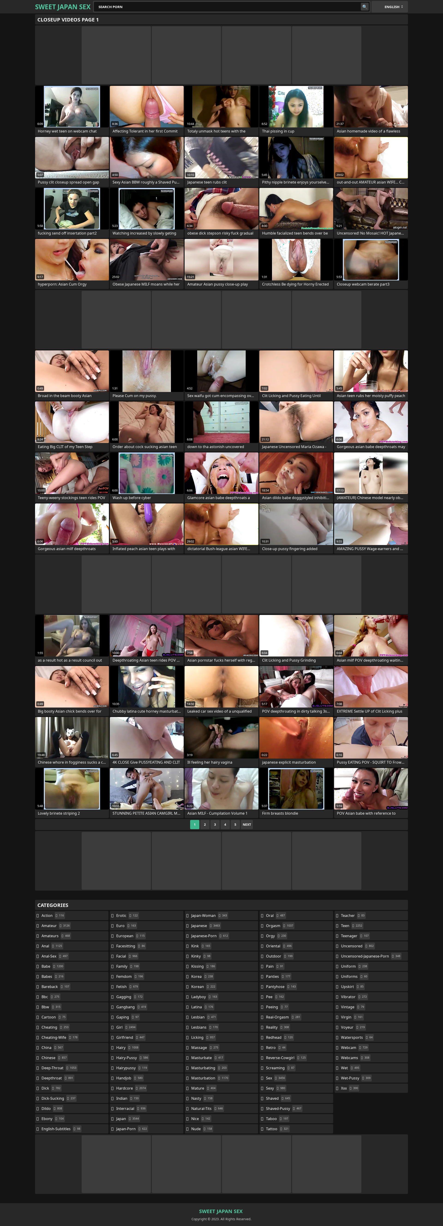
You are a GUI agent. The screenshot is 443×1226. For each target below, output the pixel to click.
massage (204, 1047)
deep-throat (59, 1067)
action (53, 915)
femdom (129, 976)
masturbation (209, 1078)
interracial (131, 1108)
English (392, 6)
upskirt (352, 986)
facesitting (130, 946)
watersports (357, 1037)
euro (126, 925)
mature (203, 1088)
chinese (54, 1057)
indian (127, 1098)
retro (275, 1047)
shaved (278, 1098)
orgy (276, 935)
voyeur (353, 1027)
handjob (129, 1078)
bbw (51, 1006)
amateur (56, 925)
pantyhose (281, 986)
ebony (53, 1118)
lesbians (204, 1027)
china (52, 1047)
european (130, 935)
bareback (55, 986)
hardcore (131, 1088)
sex (275, 1078)
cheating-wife (60, 1037)
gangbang (131, 1006)
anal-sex (55, 956)
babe (52, 966)
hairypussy (131, 1067)
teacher (353, 915)
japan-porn (131, 1128)
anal (52, 946)
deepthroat (57, 1078)
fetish (127, 986)
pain (274, 966)
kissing (203, 966)
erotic (127, 915)
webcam (354, 1047)
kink (200, 946)
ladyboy (204, 996)
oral (275, 915)
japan (127, 1118)
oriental (279, 946)
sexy (275, 1088)
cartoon (54, 1017)
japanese (205, 925)
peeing (277, 1006)
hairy (127, 1047)
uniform (354, 966)
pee (275, 996)
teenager (355, 935)
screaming (280, 1067)
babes (52, 976)
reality (277, 1027)
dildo (52, 1108)
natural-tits (207, 1108)
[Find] (365, 7)
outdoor (279, 956)
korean (203, 986)
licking (203, 1037)
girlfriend (130, 1037)
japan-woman (209, 915)
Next (247, 824)
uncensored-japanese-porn (370, 956)
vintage (352, 1006)
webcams (355, 1057)
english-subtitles (61, 1128)
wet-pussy (356, 1078)
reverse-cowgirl (286, 1057)
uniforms (354, 976)
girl (125, 1027)
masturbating (209, 1067)
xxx (349, 1088)
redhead (279, 1037)
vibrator (354, 996)
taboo (277, 1118)
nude (201, 1128)
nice (200, 1118)
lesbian (203, 1017)
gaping (127, 1017)
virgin (352, 1017)
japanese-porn (209, 935)
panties (278, 976)
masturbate (207, 1057)
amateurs (56, 935)
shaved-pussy (283, 1108)
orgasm (279, 925)
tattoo (277, 1128)
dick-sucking (58, 1098)
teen (351, 925)
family (127, 966)
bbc (50, 996)
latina (202, 1006)
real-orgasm (283, 1017)
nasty (202, 1098)
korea (202, 976)
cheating (55, 1027)
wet (350, 1067)
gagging (129, 996)
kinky (200, 956)
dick (51, 1088)
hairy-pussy (132, 1057)
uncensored (357, 946)
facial (126, 956)
